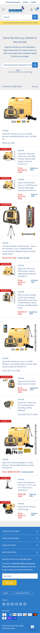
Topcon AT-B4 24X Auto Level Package (27, 508)
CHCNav (25, 2)
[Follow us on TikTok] (20, 604)
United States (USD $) (22, 593)
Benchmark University (13, 2)
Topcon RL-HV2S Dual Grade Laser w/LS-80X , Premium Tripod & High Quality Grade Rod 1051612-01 (27, 159)
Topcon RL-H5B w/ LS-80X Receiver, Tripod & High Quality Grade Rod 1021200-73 (27, 272)
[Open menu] (3, 9)
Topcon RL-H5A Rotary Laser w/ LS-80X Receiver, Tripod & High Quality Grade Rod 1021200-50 (28, 186)
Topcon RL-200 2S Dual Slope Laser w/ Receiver (27, 382)
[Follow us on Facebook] (3, 604)
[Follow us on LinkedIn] (24, 604)
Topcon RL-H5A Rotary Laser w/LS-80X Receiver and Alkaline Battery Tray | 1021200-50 (19, 136)
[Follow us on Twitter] (8, 604)
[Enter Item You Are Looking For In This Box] (35, 65)
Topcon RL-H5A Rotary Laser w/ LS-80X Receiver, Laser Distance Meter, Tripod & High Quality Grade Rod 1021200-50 (19, 364)
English (5, 593)
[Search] (35, 17)
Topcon (5, 131)
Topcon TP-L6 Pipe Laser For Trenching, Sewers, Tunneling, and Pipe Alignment (27, 406)
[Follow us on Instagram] (12, 604)
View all (35, 87)
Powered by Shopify (8, 628)
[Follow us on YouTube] (16, 604)
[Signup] (31, 9)
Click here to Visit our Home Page (20, 72)
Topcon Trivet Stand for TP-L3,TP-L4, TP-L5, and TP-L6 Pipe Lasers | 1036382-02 (27, 486)
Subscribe (9, 583)
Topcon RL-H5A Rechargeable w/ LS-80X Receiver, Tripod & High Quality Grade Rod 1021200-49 (18, 465)
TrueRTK (33, 2)
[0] (36, 9)
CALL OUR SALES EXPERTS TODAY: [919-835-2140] (20, 23)
